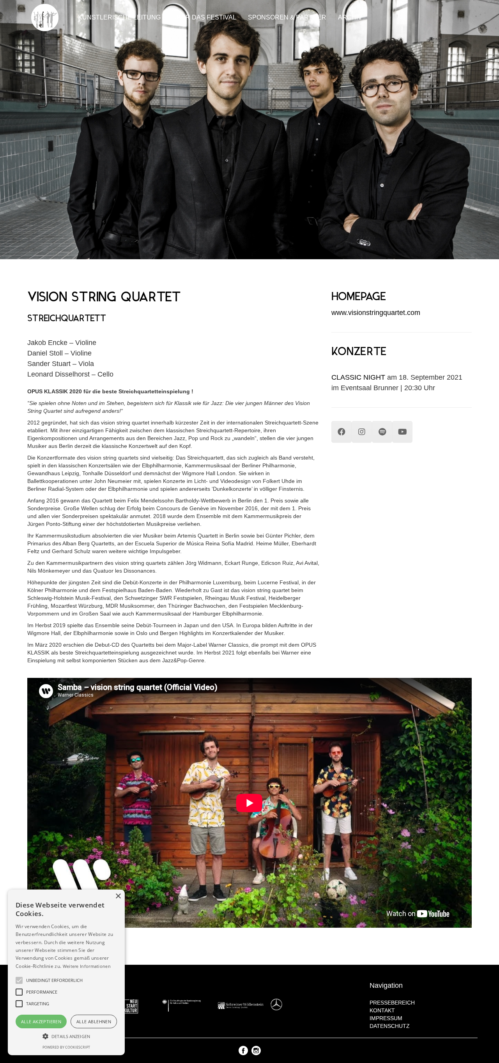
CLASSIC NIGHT (358, 377)
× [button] (118, 896)
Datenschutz (390, 1026)
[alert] (66, 972)
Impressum (386, 1018)
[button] (66, 1036)
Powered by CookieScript (66, 1047)
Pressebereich (392, 1002)
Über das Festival (204, 17)
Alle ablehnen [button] (93, 1021)
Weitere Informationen (87, 966)
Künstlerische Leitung (119, 17)
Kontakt (382, 1010)
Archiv (350, 17)
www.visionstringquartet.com (375, 313)
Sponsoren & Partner (287, 17)
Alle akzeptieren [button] (41, 1021)
